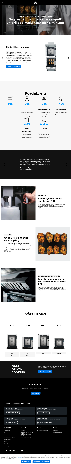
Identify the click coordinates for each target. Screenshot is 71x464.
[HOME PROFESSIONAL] (35, 2)
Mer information (18, 457)
